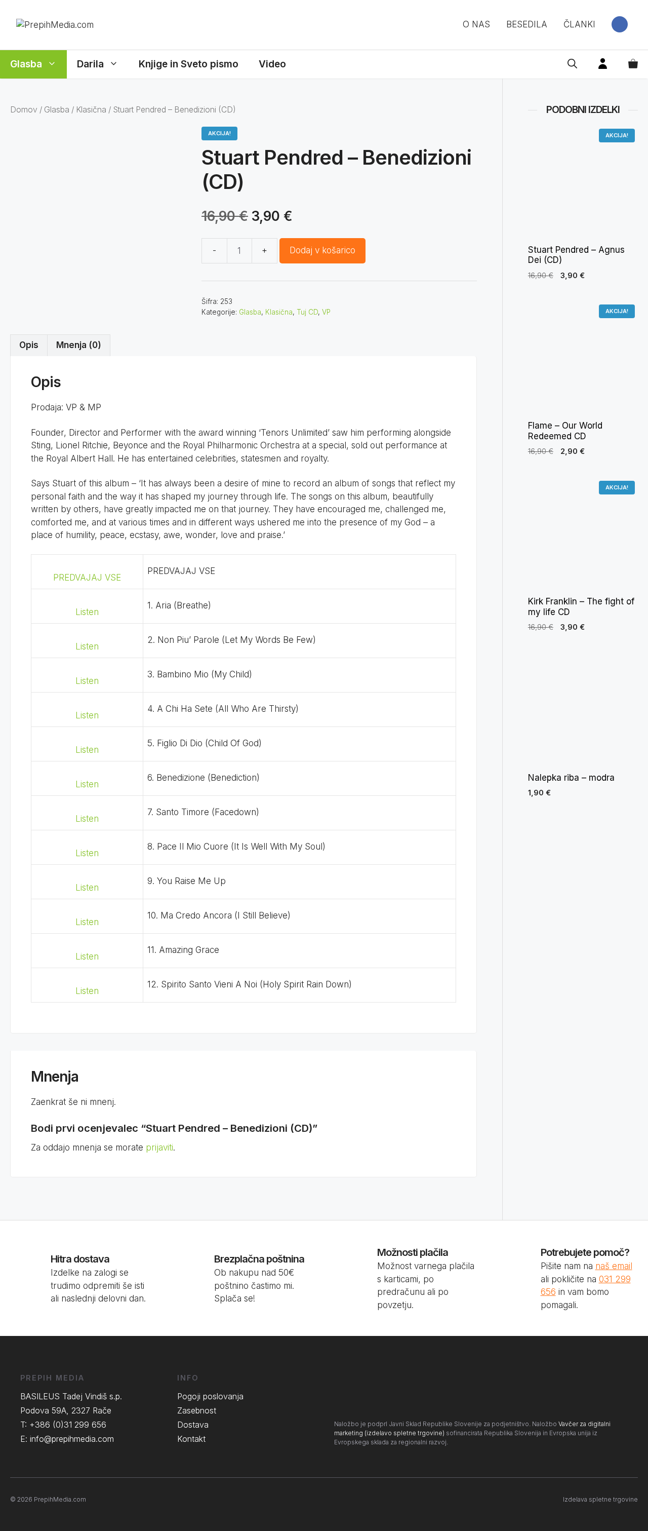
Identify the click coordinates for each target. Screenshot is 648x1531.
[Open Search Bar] (572, 64)
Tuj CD (307, 312)
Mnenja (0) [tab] (78, 345)
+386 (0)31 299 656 (67, 1425)
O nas (476, 24)
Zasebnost (196, 1410)
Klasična (91, 109)
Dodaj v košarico (322, 250)
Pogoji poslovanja (210, 1396)
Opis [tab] (28, 345)
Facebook (620, 24)
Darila (90, 64)
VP (326, 312)
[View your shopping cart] (633, 64)
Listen (87, 612)
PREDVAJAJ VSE (87, 577)
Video (272, 64)
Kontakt (191, 1439)
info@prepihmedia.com (72, 1439)
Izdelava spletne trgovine (600, 1499)
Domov (23, 109)
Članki (579, 24)
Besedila (526, 24)
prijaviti (159, 1147)
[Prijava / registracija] (602, 64)
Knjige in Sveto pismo (188, 64)
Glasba (26, 64)
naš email (613, 1266)
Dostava (193, 1425)
